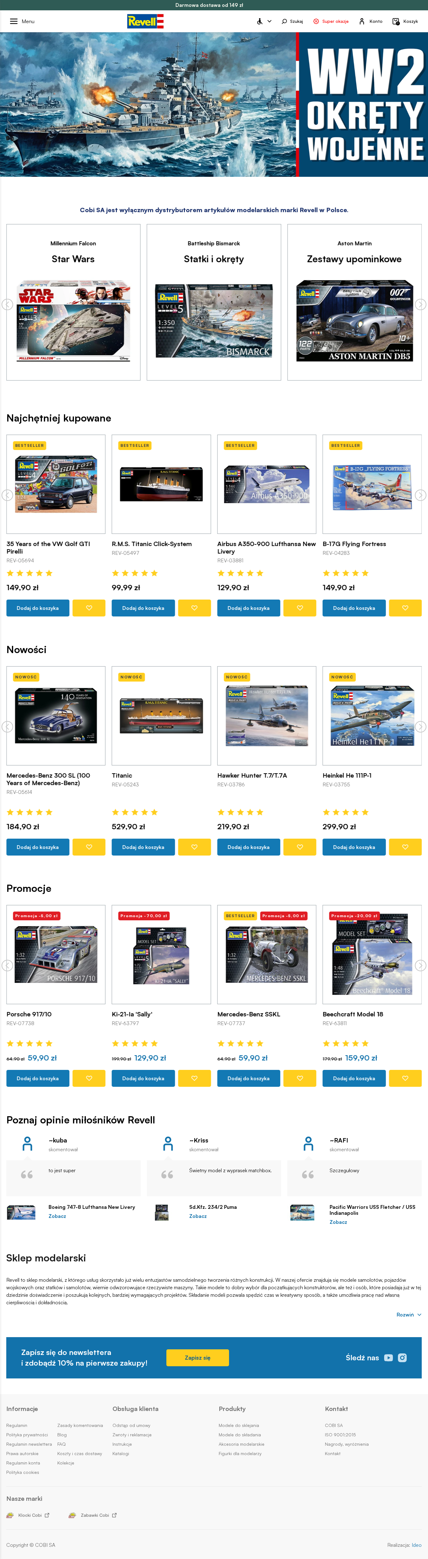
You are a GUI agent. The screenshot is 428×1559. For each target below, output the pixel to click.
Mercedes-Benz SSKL (248, 1014)
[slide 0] (200, 164)
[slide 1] (209, 164)
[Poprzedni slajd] (7, 304)
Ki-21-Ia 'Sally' (132, 1014)
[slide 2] (219, 164)
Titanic (122, 775)
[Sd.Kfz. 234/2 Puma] (165, 1212)
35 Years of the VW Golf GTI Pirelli (48, 547)
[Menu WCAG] (264, 21)
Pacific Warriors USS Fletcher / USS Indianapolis (372, 1210)
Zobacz (57, 1216)
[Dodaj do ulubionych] (89, 608)
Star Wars (73, 258)
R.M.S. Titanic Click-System (152, 544)
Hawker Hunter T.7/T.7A (252, 775)
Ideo (417, 1545)
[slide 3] (228, 164)
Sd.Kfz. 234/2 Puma (213, 1207)
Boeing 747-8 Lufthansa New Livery (92, 1207)
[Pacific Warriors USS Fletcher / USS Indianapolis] (305, 1212)
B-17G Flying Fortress (354, 544)
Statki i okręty (214, 258)
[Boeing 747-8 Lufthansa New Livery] (24, 1212)
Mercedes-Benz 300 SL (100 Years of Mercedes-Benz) (48, 778)
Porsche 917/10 (28, 1014)
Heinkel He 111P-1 (347, 775)
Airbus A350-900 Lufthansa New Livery (266, 547)
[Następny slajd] (420, 304)
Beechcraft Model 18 (353, 1014)
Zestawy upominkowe (354, 258)
